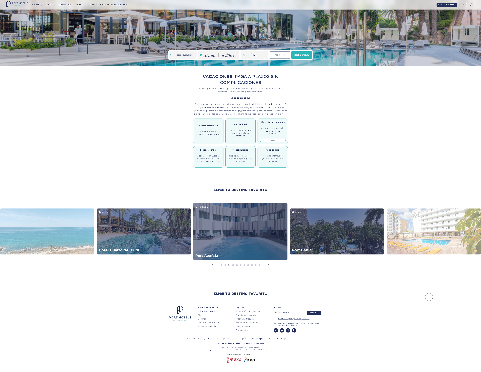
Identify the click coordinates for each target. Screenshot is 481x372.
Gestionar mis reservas (247, 322)
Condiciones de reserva (233, 339)
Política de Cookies (215, 339)
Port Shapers (242, 330)
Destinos (202, 319)
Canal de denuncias (292, 339)
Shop (125, 5)
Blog (200, 315)
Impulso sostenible (207, 326)
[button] (221, 265)
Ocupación (254, 54)
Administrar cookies (188, 339)
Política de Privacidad (251, 339)
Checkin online (243, 326)
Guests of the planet (110, 5)
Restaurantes (64, 5)
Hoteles (35, 5)
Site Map (280, 339)
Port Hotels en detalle (208, 322)
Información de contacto (248, 311)
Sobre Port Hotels (206, 311)
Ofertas (48, 5)
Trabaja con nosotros (246, 315)
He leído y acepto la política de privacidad (293, 319)
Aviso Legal (202, 339)
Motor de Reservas (268, 339)
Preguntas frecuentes (246, 319)
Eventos (94, 5)
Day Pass (80, 5)
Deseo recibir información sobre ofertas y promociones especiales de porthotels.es (298, 324)
